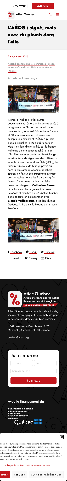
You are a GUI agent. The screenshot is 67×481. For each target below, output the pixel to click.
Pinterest (49, 252)
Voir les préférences (46, 474)
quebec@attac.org (18, 337)
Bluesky (32, 258)
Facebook (16, 252)
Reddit (33, 252)
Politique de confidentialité (37, 465)
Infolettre (19, 6)
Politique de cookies (14, 465)
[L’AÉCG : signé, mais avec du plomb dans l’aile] (33, 99)
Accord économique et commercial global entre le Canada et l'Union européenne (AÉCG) (31, 67)
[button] (62, 437)
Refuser (19, 474)
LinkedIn (16, 258)
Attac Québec (25, 14)
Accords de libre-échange (22, 78)
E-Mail (48, 258)
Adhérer (42, 6)
